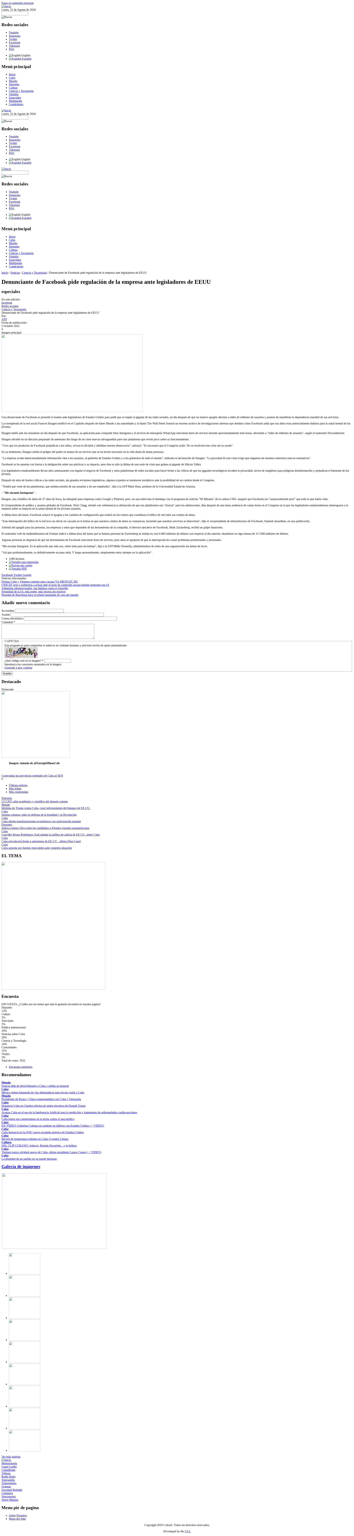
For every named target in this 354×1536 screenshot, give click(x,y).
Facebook (14, 42)
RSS (11, 49)
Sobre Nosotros (18, 1515)
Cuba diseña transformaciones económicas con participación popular (41, 821)
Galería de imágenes (20, 1166)
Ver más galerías (10, 1456)
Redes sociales (9, 306)
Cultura (13, 87)
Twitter (13, 39)
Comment (8, 622)
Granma (6, 1486)
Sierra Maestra (9, 1499)
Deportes (14, 84)
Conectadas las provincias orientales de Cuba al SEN (32, 775)
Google (27, 575)
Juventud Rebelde (11, 1489)
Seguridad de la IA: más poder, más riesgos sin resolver (33, 591)
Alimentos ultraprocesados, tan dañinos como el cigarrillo (34, 588)
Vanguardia (8, 1479)
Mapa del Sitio (17, 1518)
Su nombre (8, 610)
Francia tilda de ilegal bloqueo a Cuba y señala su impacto (35, 1085)
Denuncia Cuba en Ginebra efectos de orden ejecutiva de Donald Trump (43, 1105)
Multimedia (15, 100)
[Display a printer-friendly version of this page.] (24, 562)
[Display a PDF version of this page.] (18, 568)
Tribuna (6, 1473)
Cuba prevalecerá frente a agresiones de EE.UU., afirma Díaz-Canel (41, 841)
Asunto (6, 614)
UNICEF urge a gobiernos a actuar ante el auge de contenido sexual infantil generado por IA (55, 584)
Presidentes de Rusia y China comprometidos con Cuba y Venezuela (41, 1099)
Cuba (12, 77)
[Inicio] (6, 6)
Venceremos (8, 1496)
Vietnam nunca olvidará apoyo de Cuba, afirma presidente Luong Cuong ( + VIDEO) (51, 1152)
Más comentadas (18, 791)
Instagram (14, 35)
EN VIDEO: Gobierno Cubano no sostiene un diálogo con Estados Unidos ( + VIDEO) (52, 1125)
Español (26, 58)
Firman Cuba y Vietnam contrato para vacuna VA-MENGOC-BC (39, 581)
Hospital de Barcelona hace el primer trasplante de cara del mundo (39, 594)
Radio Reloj (8, 1476)
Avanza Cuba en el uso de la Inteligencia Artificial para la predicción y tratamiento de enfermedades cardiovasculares (69, 1112)
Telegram (14, 45)
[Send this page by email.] (20, 565)
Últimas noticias (18, 785)
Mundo (13, 81)
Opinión (13, 94)
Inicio (12, 74)
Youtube (14, 32)
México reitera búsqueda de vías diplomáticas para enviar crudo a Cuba (42, 1092)
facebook (6, 302)
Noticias (15, 272)
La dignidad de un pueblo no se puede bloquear (29, 1158)
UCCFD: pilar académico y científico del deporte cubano (34, 801)
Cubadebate (8, 1469)
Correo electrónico (12, 618)
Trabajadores (8, 1483)
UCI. (188, 1531)
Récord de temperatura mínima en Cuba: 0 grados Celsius (34, 1138)
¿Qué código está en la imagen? (24, 660)
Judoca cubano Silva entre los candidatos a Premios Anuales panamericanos (45, 828)
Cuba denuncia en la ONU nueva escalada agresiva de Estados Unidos (42, 1132)
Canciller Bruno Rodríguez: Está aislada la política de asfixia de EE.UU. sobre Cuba (50, 834)
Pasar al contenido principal (17, 3)
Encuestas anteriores (20, 1066)
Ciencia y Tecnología (21, 91)
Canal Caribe (9, 1466)
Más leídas (15, 788)
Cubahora (7, 1493)
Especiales (15, 97)
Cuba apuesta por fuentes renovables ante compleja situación (36, 847)
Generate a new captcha (18, 667)
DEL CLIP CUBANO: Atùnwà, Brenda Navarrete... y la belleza (39, 1145)
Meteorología (9, 1463)
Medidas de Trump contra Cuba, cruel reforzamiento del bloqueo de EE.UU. (46, 808)
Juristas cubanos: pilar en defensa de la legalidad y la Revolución (39, 814)
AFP (4, 319)
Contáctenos (16, 104)
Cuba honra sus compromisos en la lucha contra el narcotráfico (37, 1119)
